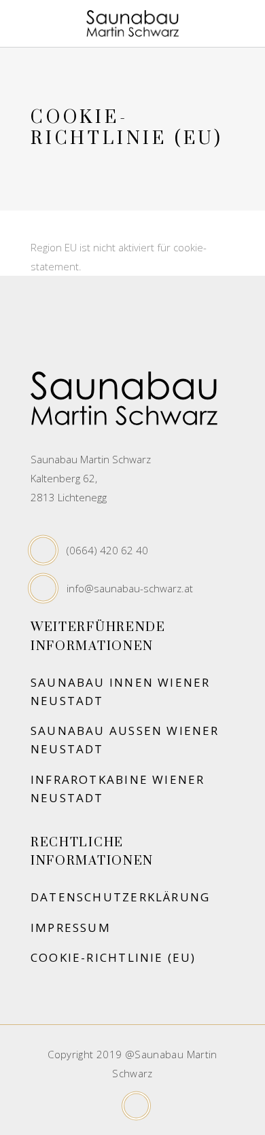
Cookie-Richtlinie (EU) (113, 957)
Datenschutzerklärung (120, 897)
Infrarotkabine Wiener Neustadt (118, 789)
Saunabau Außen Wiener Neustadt (125, 740)
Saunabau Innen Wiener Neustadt (120, 691)
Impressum (71, 927)
